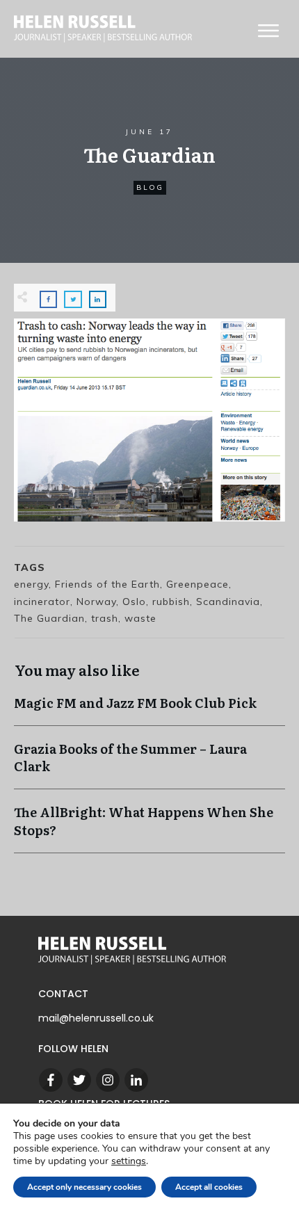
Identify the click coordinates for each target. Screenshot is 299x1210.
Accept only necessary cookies (84, 1187)
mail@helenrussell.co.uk (96, 1018)
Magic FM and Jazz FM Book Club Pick (149, 709)
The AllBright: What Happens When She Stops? (149, 827)
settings (128, 1161)
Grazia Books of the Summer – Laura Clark (149, 764)
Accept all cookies (209, 1187)
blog (149, 187)
